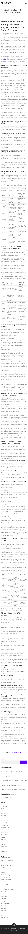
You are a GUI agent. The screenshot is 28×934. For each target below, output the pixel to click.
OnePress (19, 928)
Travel (2, 915)
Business (3, 867)
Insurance (3, 891)
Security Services (5, 905)
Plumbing (3, 898)
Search (2, 759)
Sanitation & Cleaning (6, 903)
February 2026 (4, 820)
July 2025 (3, 837)
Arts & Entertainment (6, 865)
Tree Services (4, 917)
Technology (4, 910)
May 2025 (3, 842)
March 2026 (4, 818)
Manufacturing (4, 896)
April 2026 (3, 815)
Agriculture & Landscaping (7, 863)
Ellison (21, 15)
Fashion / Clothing (5, 875)
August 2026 (4, 806)
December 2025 (5, 825)
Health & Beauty (5, 884)
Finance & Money (5, 877)
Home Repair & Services (7, 889)
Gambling (3, 882)
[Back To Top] (14, 925)
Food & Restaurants (6, 879)
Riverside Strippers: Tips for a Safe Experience (12, 771)
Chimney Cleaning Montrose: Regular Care (11, 785)
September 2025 (5, 832)
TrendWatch (7, 3)
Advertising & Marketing (14, 752)
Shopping (3, 908)
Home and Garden (5, 886)
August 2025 (4, 834)
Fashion (3, 872)
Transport (3, 913)
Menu (25, 2)
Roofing (3, 901)
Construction (4, 870)
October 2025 (4, 830)
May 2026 (3, 813)
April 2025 (3, 844)
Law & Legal (4, 894)
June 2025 (3, 839)
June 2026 (3, 811)
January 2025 (4, 851)
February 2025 (4, 849)
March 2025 (4, 846)
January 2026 (4, 823)
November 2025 (5, 827)
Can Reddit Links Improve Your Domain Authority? (13, 789)
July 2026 (3, 808)
